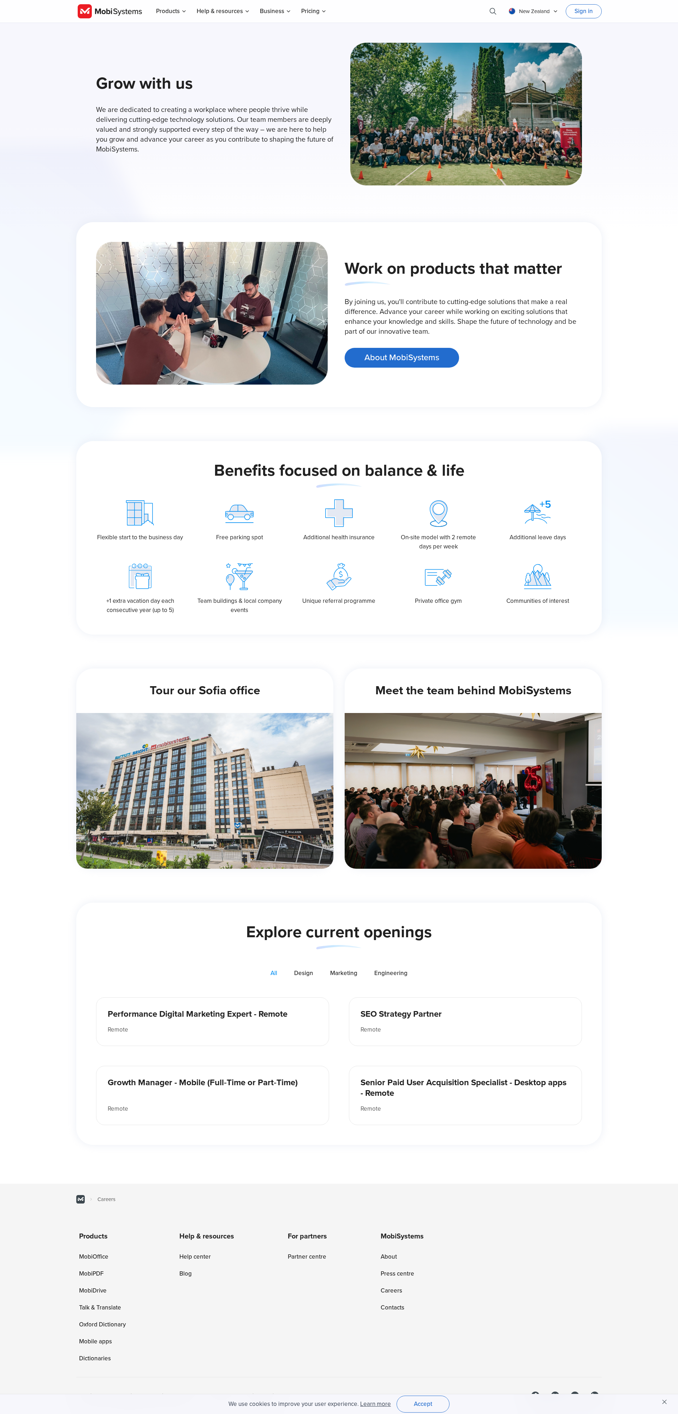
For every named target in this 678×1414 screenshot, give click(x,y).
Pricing (310, 11)
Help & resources (220, 11)
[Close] (665, 1402)
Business (272, 11)
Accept (423, 1404)
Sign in (584, 11)
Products (168, 11)
